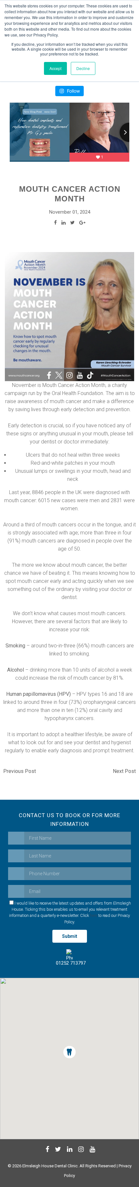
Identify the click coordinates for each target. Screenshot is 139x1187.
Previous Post (19, 771)
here (93, 915)
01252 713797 (69, 963)
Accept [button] (55, 68)
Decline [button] (83, 68)
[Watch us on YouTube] (91, 1150)
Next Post (124, 771)
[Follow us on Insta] (80, 1150)
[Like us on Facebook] (46, 1150)
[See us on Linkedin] (69, 1150)
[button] (69, 1052)
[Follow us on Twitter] (57, 1150)
